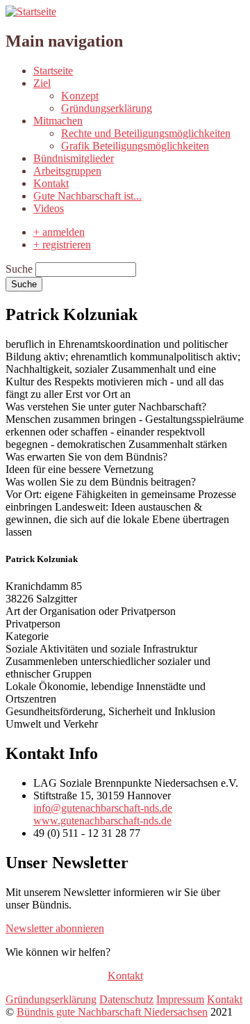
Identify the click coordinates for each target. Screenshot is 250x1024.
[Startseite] (31, 11)
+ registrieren (62, 244)
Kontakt (51, 183)
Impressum (180, 999)
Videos (48, 208)
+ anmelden (59, 232)
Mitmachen (58, 121)
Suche (19, 269)
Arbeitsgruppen (67, 171)
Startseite (53, 71)
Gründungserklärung (106, 108)
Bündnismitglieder (73, 158)
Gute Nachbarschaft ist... (87, 196)
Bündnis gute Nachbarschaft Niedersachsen (112, 1012)
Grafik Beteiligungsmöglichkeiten (135, 146)
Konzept (80, 96)
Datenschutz (126, 999)
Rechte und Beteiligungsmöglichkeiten (146, 133)
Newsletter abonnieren (55, 928)
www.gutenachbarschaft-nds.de (102, 820)
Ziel (42, 83)
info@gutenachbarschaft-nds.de (102, 808)
